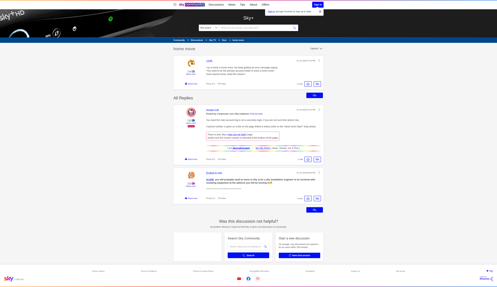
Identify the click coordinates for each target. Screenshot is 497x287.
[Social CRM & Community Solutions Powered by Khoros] (486, 278)
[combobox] (254, 28)
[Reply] (317, 84)
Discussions (216, 4)
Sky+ (248, 18)
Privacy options (98, 271)
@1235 (210, 179)
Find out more (256, 114)
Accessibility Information (259, 271)
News (231, 4)
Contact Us (355, 271)
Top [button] (491, 271)
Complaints (310, 271)
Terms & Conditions (149, 271)
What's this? (191, 74)
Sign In (318, 4)
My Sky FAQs (263, 148)
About (253, 4)
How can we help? (237, 134)
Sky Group (400, 271)
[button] (319, 60)
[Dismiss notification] (320, 12)
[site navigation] (175, 4)
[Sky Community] (192, 5)
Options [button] (314, 48)
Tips (242, 4)
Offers (265, 4)
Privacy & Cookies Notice (203, 271)
